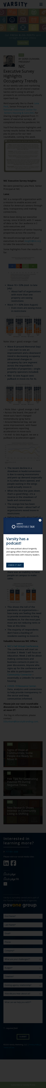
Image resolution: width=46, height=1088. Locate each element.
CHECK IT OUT (15, 565)
